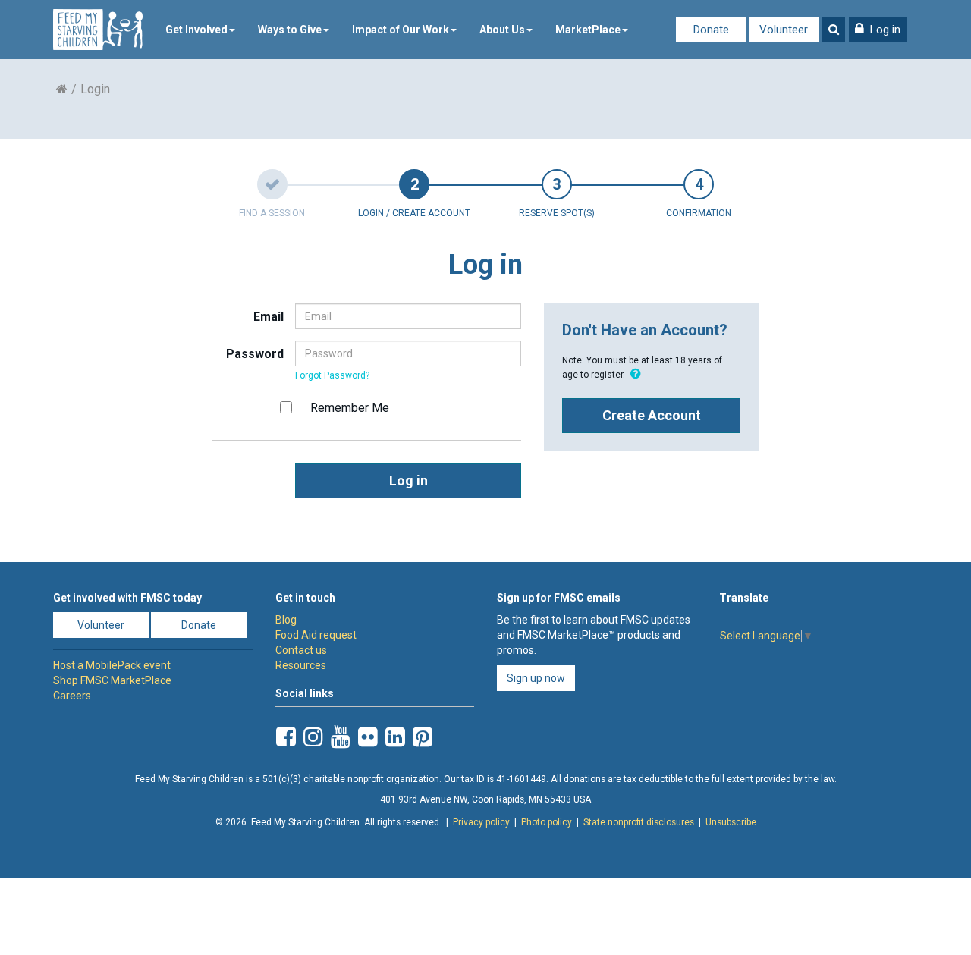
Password (255, 354)
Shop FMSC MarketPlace (112, 680)
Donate (711, 29)
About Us (502, 30)
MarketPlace (588, 30)
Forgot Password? (332, 375)
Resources (300, 665)
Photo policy (546, 822)
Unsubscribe (730, 822)
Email (268, 316)
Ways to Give (290, 30)
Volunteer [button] (100, 625)
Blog (286, 620)
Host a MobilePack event (112, 665)
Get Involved (196, 30)
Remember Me (349, 408)
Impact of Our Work (400, 30)
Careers (72, 696)
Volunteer (783, 29)
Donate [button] (198, 625)
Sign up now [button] (536, 678)
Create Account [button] (651, 415)
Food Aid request (316, 635)
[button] (878, 29)
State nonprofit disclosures (638, 822)
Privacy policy (481, 822)
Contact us (301, 650)
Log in (408, 480)
